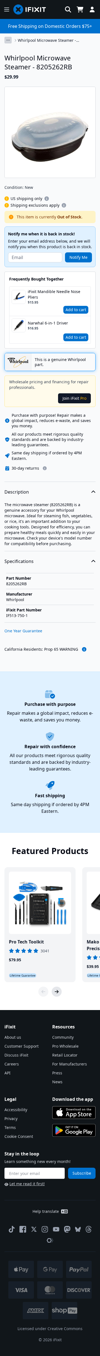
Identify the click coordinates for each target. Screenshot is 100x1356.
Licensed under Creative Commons (50, 1328)
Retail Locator (65, 1055)
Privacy (11, 1118)
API (7, 1072)
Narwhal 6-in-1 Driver (48, 323)
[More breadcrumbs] (8, 40)
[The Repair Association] (50, 1240)
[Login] (92, 9)
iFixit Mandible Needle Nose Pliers (54, 294)
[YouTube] (56, 1229)
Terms (10, 1127)
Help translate (45, 1211)
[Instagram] (45, 1229)
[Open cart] (80, 9)
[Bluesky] (78, 1229)
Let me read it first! (27, 1183)
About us (12, 1037)
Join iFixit (74, 398)
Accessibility (15, 1109)
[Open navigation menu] (6, 9)
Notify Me (78, 257)
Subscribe (81, 1173)
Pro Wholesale (65, 1046)
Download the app (72, 1099)
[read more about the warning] (84, 649)
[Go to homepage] (32, 9)
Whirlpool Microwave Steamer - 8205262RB (47, 40)
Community (63, 1037)
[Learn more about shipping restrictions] (46, 198)
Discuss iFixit (16, 1055)
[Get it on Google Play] (74, 1130)
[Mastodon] (67, 1229)
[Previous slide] (43, 992)
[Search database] (68, 9)
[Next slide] (57, 992)
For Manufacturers (69, 1064)
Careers (11, 1064)
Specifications (19, 561)
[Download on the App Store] (74, 1112)
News (57, 1081)
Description (16, 492)
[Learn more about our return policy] (44, 468)
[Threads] (88, 1229)
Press (57, 1072)
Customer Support (21, 1046)
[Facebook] (22, 1229)
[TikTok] (11, 1229)
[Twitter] (34, 1229)
